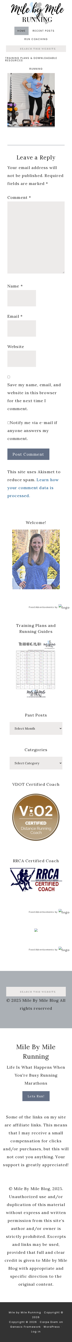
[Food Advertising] (36, 930)
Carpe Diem (49, 1322)
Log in (36, 1331)
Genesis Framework (25, 1326)
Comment (19, 197)
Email (15, 316)
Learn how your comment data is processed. (33, 487)
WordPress (52, 1326)
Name (15, 285)
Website (15, 346)
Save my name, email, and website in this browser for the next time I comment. (34, 396)
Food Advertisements (41, 607)
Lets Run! (36, 1096)
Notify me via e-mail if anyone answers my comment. (32, 430)
